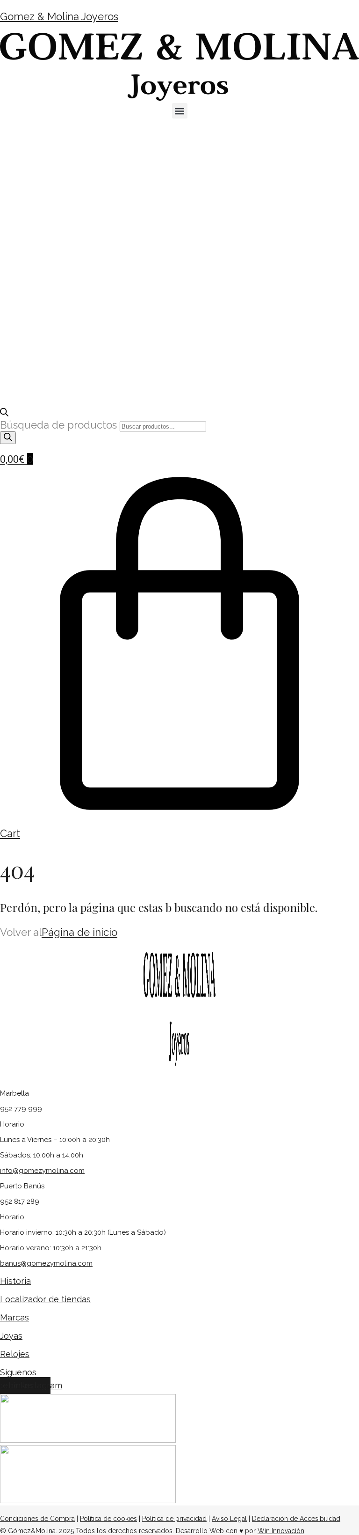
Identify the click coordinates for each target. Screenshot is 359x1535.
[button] (179, 111)
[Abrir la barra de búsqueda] (4, 413)
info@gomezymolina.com (42, 1170)
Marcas (14, 1317)
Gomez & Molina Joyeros (59, 16)
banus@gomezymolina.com (46, 1263)
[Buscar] (8, 437)
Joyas (11, 1336)
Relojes (14, 1354)
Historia (15, 1281)
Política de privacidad (174, 1518)
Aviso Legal (229, 1518)
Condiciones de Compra (37, 1518)
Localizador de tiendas (45, 1299)
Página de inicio (79, 932)
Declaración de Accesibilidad (296, 1518)
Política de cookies (108, 1518)
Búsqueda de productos (60, 425)
